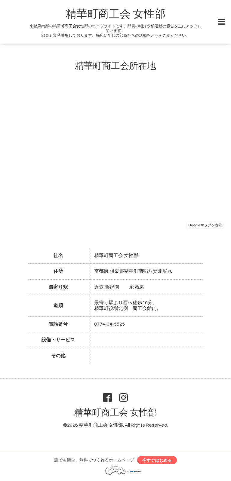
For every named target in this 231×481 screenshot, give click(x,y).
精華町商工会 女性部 (115, 14)
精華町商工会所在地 (115, 66)
